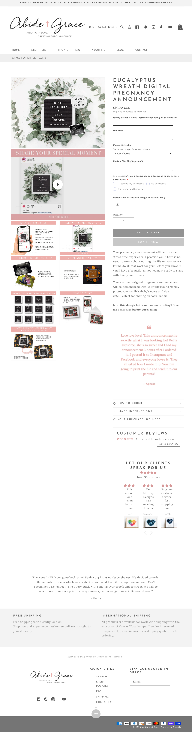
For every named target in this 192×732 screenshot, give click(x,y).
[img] (148, 472)
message (126, 309)
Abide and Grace (151, 727)
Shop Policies (102, 684)
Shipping (117, 111)
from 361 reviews (148, 477)
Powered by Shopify (171, 727)
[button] (60, 50)
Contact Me (105, 702)
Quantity (118, 214)
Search (101, 676)
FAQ (99, 691)
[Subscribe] (150, 690)
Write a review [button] (168, 443)
